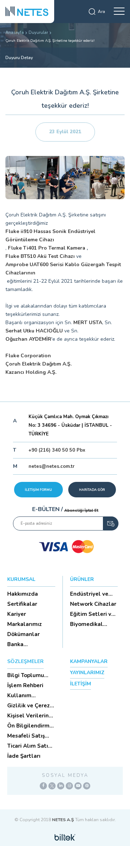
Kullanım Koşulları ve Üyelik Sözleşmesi (31, 695)
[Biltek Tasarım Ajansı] (65, 837)
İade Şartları (23, 756)
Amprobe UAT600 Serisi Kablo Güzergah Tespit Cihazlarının (63, 268)
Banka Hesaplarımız (24, 644)
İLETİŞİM (80, 683)
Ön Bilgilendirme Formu (30, 725)
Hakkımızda (22, 593)
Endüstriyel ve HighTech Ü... (89, 593)
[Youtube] (78, 785)
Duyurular (38, 32)
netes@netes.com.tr (51, 466)
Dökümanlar (23, 634)
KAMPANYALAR (89, 661)
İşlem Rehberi (25, 685)
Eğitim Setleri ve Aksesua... (92, 614)
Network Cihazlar (93, 604)
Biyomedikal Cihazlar (86, 624)
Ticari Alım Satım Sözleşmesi (30, 745)
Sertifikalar (22, 604)
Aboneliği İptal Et (81, 510)
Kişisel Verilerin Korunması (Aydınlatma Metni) (28, 715)
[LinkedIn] (60, 785)
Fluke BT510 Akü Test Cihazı (40, 256)
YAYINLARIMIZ (87, 672)
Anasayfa (14, 32)
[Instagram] (69, 785)
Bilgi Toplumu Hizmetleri (25, 675)
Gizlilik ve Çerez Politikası (28, 705)
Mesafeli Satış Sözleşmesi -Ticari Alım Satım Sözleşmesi (31, 735)
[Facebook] (43, 785)
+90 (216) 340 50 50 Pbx (57, 450)
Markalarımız (24, 624)
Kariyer (16, 614)
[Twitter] (52, 785)
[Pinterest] (86, 785)
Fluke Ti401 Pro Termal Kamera (46, 248)
